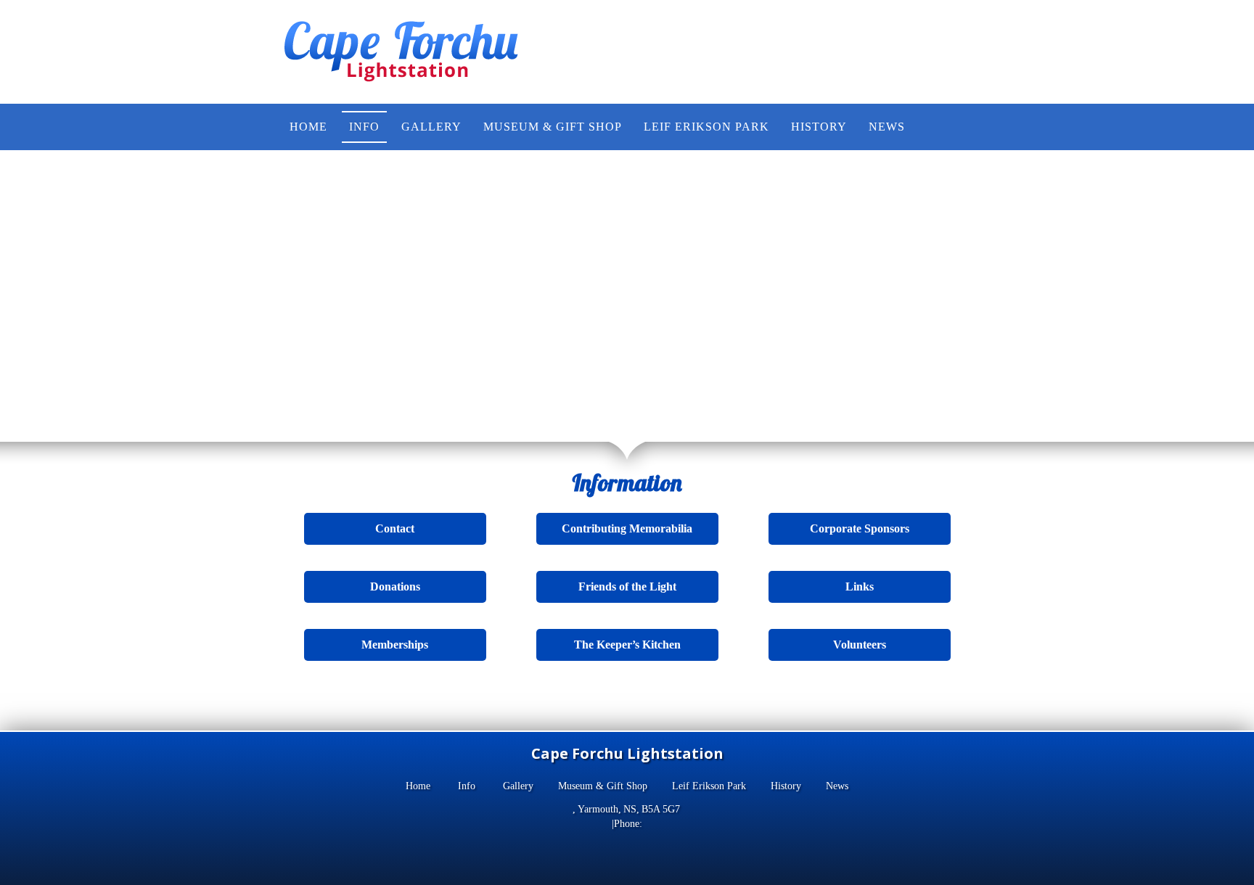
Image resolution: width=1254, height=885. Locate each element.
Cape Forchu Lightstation (627, 753)
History (786, 786)
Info (466, 786)
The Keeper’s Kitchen (627, 644)
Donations (395, 586)
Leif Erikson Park (709, 786)
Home (418, 786)
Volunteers (859, 644)
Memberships (394, 644)
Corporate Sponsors (859, 528)
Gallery (518, 786)
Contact (394, 528)
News (837, 786)
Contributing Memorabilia (627, 528)
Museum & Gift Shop (602, 786)
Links (859, 586)
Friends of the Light (627, 586)
